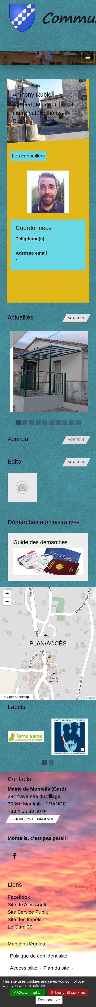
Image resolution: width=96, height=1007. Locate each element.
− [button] (7, 601)
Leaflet (90, 698)
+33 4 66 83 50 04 (28, 811)
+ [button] (7, 594)
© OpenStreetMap (16, 697)
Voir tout (76, 318)
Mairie (43, 105)
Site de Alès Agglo (28, 904)
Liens (15, 884)
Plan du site (56, 968)
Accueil (22, 105)
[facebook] (14, 856)
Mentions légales (26, 943)
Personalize (49, 1000)
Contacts (19, 779)
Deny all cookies (69, 992)
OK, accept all (29, 992)
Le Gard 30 (20, 927)
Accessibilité (23, 968)
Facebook (19, 897)
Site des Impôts (25, 919)
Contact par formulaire (33, 819)
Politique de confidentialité (38, 956)
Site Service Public (28, 912)
